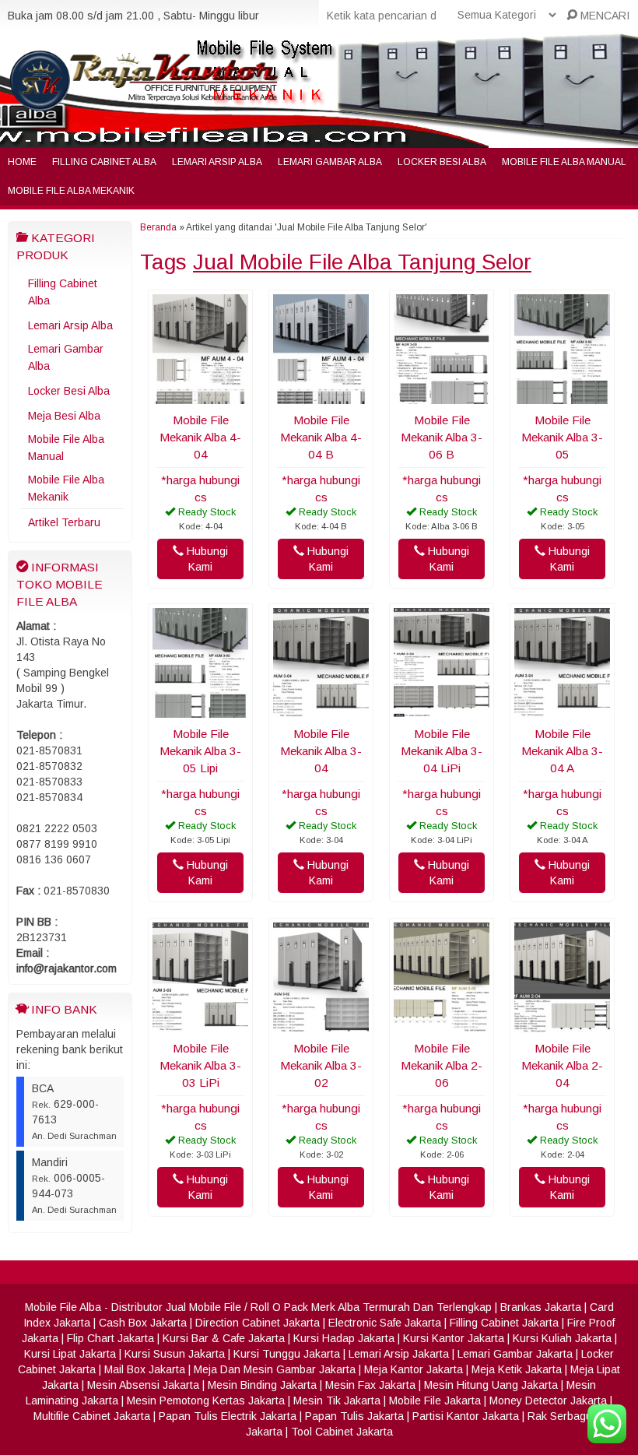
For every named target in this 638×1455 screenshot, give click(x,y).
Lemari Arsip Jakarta (399, 1354)
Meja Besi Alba (64, 415)
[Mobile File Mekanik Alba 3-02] (321, 1024)
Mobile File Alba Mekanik (71, 190)
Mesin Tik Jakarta (336, 1400)
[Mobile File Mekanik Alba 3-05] (562, 396)
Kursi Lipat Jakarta (70, 1354)
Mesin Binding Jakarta (262, 1385)
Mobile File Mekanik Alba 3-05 (562, 437)
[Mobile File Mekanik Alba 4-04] (200, 396)
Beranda (158, 227)
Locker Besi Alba (442, 161)
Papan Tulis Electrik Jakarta (227, 1416)
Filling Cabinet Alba (104, 161)
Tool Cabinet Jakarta (342, 1431)
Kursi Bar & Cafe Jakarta (224, 1338)
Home (22, 161)
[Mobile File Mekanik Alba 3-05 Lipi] (200, 710)
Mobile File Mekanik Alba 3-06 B (441, 437)
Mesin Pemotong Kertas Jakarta (206, 1400)
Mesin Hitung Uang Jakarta (491, 1385)
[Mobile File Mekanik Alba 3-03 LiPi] (200, 1024)
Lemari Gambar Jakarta (515, 1354)
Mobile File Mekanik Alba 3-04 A (562, 751)
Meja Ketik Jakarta (516, 1369)
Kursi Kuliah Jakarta (562, 1338)
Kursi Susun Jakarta (174, 1354)
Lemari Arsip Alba (217, 161)
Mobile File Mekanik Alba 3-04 (321, 751)
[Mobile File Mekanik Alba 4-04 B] (321, 396)
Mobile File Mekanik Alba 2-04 (562, 1065)
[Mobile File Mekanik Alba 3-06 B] (441, 396)
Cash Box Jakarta (143, 1322)
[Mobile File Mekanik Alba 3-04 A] (562, 710)
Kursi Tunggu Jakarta (286, 1354)
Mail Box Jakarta (144, 1369)
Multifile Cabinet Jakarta (91, 1416)
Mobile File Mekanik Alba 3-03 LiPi (200, 1065)
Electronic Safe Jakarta (384, 1322)
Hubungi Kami (206, 559)
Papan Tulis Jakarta (354, 1416)
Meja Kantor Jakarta (413, 1369)
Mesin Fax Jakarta (370, 1385)
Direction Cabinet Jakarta (257, 1322)
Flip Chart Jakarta (110, 1338)
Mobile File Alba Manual (564, 161)
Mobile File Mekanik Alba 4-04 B (321, 437)
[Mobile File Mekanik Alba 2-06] (441, 1024)
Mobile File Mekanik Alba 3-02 (321, 1065)
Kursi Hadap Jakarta (343, 1338)
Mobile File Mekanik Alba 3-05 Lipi (200, 751)
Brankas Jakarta (540, 1307)
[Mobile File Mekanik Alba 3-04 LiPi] (441, 710)
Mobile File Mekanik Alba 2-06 (441, 1065)
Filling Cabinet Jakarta (504, 1322)
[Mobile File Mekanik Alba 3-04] (321, 710)
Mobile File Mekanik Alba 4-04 (200, 437)
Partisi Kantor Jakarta (465, 1416)
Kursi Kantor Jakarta (453, 1338)
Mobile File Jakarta (435, 1400)
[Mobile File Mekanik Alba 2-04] (562, 1024)
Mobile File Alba (63, 1307)
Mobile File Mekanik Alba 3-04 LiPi (441, 751)
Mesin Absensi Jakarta (143, 1385)
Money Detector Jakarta (548, 1400)
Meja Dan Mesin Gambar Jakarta (275, 1369)
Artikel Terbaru (64, 522)
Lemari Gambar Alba (330, 161)
